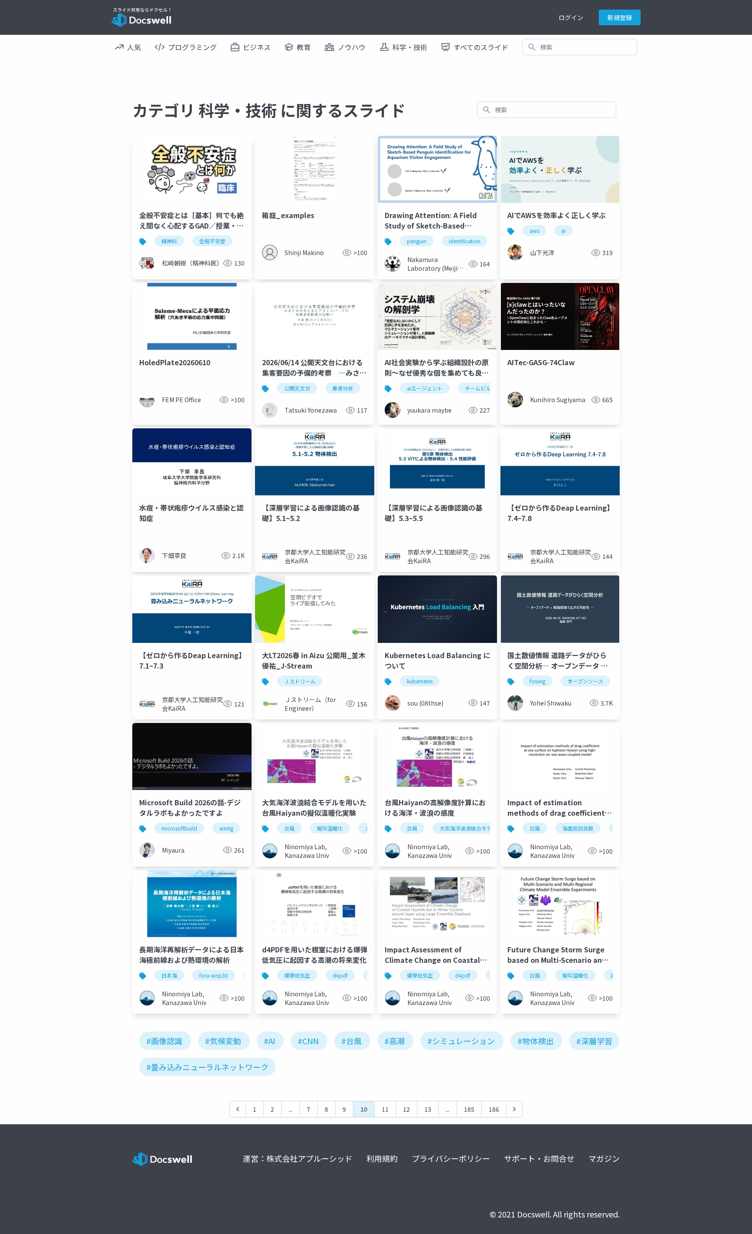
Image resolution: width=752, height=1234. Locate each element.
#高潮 (394, 1040)
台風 (289, 828)
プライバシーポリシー (451, 1158)
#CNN (308, 1040)
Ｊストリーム (300, 681)
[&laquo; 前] (237, 1109)
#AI (269, 1040)
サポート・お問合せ (539, 1158)
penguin (416, 241)
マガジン (604, 1158)
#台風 (351, 1040)
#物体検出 (535, 1040)
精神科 (169, 241)
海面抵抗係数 (578, 828)
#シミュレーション (461, 1040)
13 (427, 1109)
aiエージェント (425, 388)
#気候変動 (223, 1040)
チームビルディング (488, 388)
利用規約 (382, 1158)
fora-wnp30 (213, 975)
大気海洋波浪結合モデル (468, 828)
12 (406, 1109)
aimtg (226, 828)
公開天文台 (297, 388)
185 (469, 1109)
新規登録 (620, 17)
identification (464, 241)
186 (494, 1109)
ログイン (571, 17)
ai (563, 230)
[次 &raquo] (514, 1109)
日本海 (169, 975)
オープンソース (585, 681)
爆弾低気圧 (297, 975)
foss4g (537, 681)
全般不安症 (212, 241)
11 (385, 1109)
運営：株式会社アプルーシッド (297, 1158)
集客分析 (342, 388)
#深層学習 (594, 1040)
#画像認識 (164, 1040)
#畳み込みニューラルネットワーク (207, 1067)
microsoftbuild (179, 828)
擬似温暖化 (330, 828)
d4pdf (340, 975)
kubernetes (420, 681)
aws (534, 230)
